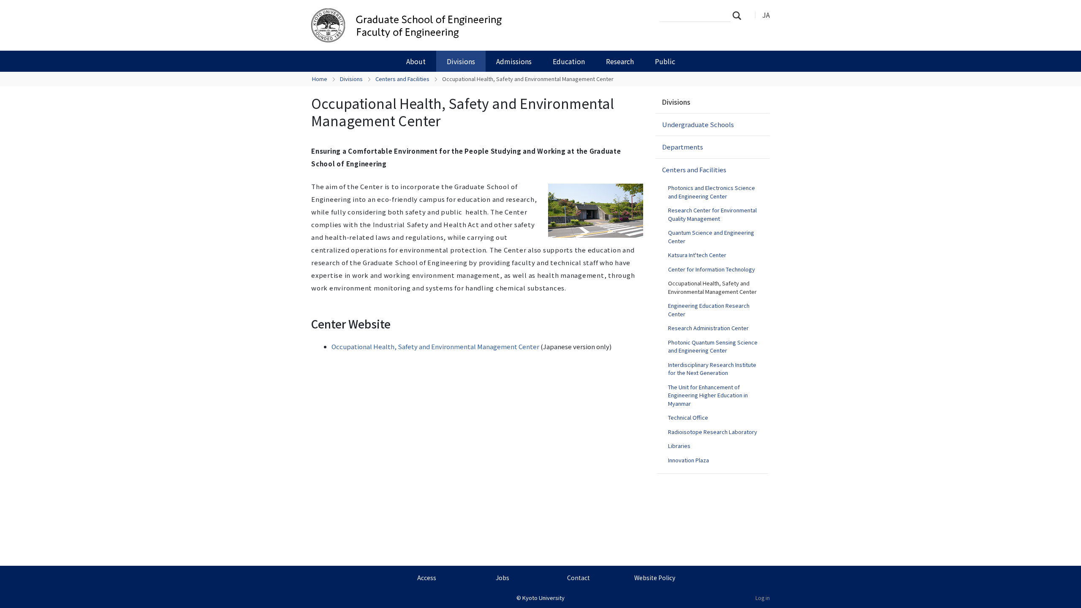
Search (739, 15)
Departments (682, 146)
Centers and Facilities (402, 79)
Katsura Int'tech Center (697, 255)
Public (665, 61)
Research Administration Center (708, 328)
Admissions (514, 61)
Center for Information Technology (711, 269)
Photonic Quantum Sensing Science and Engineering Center (713, 346)
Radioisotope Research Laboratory (712, 432)
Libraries (679, 446)
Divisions (461, 61)
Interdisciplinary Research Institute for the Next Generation (712, 369)
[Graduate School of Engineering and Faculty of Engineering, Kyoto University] (446, 25)
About (416, 61)
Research (620, 61)
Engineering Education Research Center (709, 309)
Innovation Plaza (688, 460)
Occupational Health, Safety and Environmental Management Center (435, 346)
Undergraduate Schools (698, 124)
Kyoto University (543, 598)
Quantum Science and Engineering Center (711, 236)
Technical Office (688, 417)
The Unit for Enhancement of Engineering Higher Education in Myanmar (708, 395)
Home (319, 79)
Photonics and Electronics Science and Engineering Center (711, 192)
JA (766, 14)
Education (569, 61)
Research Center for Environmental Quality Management (712, 214)
